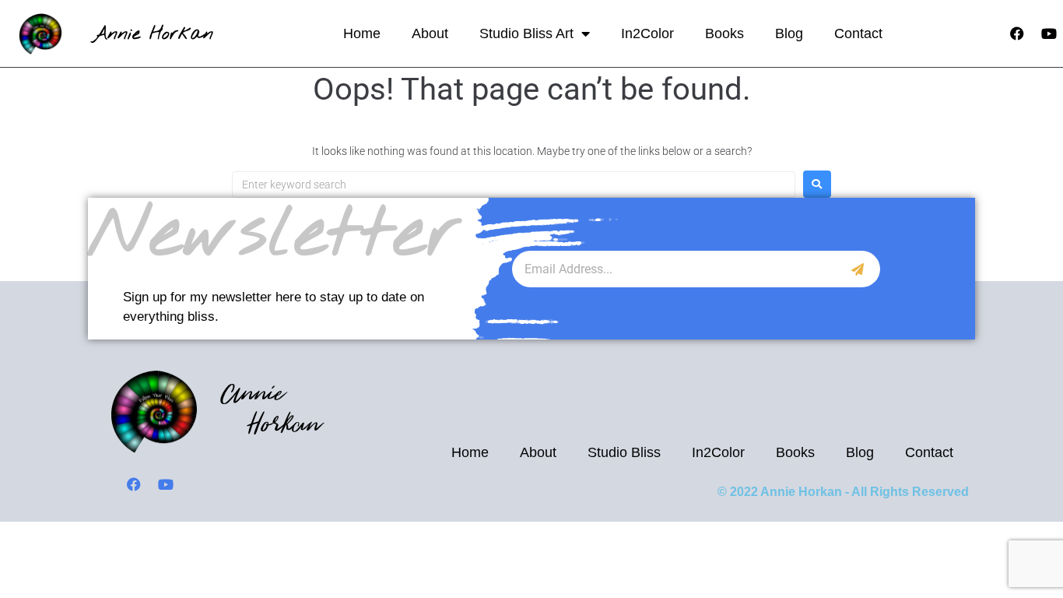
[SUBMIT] (858, 269)
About (430, 33)
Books (724, 33)
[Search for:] (513, 184)
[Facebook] (1017, 33)
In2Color (647, 33)
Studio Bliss (624, 452)
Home (362, 33)
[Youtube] (1049, 33)
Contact (858, 33)
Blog (789, 33)
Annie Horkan (153, 34)
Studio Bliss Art (526, 33)
